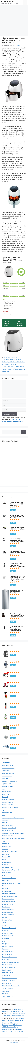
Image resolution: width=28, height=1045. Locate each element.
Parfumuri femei (7, 954)
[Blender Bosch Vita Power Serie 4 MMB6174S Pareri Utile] (4, 566)
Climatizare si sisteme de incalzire (13, 833)
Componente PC (7, 836)
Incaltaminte (6, 907)
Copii (3, 841)
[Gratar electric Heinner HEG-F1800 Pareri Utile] (4, 529)
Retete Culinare (7, 965)
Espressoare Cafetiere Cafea (11, 870)
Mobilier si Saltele (7, 936)
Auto (3, 789)
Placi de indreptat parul (9, 957)
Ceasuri (4, 822)
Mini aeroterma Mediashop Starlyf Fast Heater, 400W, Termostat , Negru (12, 1025)
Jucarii (4, 925)
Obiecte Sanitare (7, 946)
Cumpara (13, 510)
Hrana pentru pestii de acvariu (11, 883)
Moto (4, 941)
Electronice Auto (7, 867)
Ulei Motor (5, 991)
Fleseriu (4, 1023)
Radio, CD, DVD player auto (10, 962)
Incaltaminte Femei (8, 915)
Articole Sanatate (7, 786)
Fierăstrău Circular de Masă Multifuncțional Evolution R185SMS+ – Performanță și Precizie (13, 362)
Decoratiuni (5, 854)
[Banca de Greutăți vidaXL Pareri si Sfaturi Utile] (4, 554)
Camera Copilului (7, 802)
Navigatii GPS (6, 943)
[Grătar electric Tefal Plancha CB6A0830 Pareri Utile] (4, 504)
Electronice (5, 865)
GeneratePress (14, 1042)
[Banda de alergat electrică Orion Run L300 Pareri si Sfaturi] (4, 541)
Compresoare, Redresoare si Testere (13, 838)
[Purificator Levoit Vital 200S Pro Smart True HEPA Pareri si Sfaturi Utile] (4, 579)
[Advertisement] (14, 19)
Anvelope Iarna (7, 776)
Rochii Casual (6, 970)
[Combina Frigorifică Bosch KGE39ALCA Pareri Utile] (5, 609)
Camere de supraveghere (10, 807)
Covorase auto (6, 846)
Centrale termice (7, 830)
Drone (4, 859)
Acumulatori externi (8, 768)
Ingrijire (4, 917)
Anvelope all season (8, 773)
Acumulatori (6, 762)
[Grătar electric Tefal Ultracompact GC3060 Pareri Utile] (4, 517)
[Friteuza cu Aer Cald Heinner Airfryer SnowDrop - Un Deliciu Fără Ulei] (9, 272)
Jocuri (4, 922)
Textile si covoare (7, 988)
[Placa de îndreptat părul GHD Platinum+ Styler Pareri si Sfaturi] (3, 616)
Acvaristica (5, 770)
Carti (3, 810)
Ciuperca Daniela (7, 1029)
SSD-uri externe (7, 983)
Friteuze (16, 357)
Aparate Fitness (7, 784)
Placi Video (5, 959)
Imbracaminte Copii (8, 899)
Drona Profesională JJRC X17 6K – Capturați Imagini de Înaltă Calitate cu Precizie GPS (13, 369)
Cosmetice (5, 843)
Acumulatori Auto (7, 765)
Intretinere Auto (7, 920)
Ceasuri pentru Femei (9, 828)
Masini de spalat (7, 933)
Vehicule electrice (7, 996)
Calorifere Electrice (8, 799)
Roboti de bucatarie (8, 967)
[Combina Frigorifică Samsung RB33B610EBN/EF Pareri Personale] (4, 629)
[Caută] (23, 432)
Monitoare (5, 938)
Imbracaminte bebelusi (9, 896)
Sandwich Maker (7, 972)
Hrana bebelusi (7, 880)
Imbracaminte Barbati (9, 893)
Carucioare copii (7, 812)
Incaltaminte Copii (7, 912)
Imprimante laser (7, 904)
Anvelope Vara (6, 778)
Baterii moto (6, 794)
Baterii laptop (6, 791)
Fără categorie (6, 872)
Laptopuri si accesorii (9, 928)
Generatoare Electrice (9, 878)
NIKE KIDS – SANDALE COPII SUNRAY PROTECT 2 (13, 1031)
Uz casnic (5, 994)
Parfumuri (5, 949)
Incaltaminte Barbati (8, 909)
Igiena (4, 886)
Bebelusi (5, 797)
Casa (4, 815)
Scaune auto (6, 975)
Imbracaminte (6, 891)
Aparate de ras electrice (9, 781)
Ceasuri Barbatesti (8, 825)
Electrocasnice (8, 357)
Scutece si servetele (8, 980)
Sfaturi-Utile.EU (7, 1)
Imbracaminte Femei (8, 901)
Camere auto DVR (7, 805)
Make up (5, 930)
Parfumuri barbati (7, 951)
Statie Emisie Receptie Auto (11, 986)
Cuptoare (5, 849)
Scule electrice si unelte (9, 978)
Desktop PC (6, 857)
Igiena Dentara (6, 888)
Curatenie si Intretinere (9, 851)
